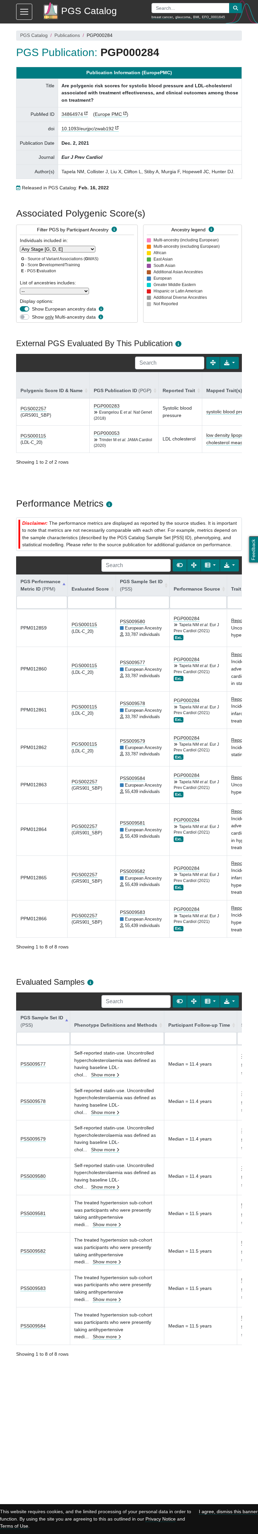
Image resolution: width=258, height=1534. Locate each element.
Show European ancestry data (64, 309)
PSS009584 (132, 778)
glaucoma (182, 17)
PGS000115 (33, 435)
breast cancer (162, 17)
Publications (67, 35)
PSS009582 (132, 871)
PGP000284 (187, 618)
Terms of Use (14, 1526)
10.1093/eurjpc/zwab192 (87, 128)
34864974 (72, 114)
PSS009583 (132, 912)
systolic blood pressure (230, 411)
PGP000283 (107, 406)
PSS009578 (132, 703)
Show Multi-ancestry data (64, 317)
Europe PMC (108, 114)
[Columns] (210, 565)
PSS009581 (132, 823)
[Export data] (229, 363)
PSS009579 (132, 741)
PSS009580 (132, 621)
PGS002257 (33, 408)
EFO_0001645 (213, 17)
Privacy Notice (160, 1519)
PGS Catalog (34, 35)
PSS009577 (132, 662)
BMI (196, 17)
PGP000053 (107, 433)
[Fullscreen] (213, 363)
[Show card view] (179, 565)
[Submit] (235, 8)
